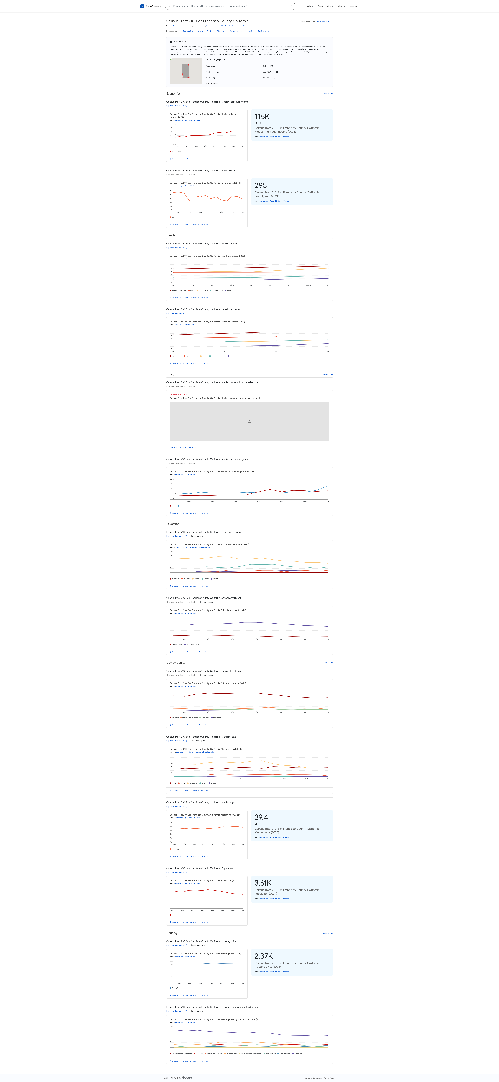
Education (221, 31)
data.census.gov (181, 120)
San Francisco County (182, 26)
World (245, 26)
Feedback (354, 6)
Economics (188, 31)
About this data (194, 120)
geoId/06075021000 (325, 21)
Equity (209, 31)
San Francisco (199, 26)
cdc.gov (178, 259)
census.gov (264, 136)
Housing (250, 31)
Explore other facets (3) (176, 741)
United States (222, 26)
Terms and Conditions (313, 1078)
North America (235, 26)
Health (200, 31)
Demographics (236, 31)
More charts (328, 93)
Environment (263, 31)
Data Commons (153, 6)
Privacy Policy (329, 1078)
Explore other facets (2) (176, 106)
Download (175, 159)
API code (185, 159)
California (210, 26)
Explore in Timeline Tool (200, 159)
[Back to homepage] (142, 6)
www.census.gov (212, 83)
